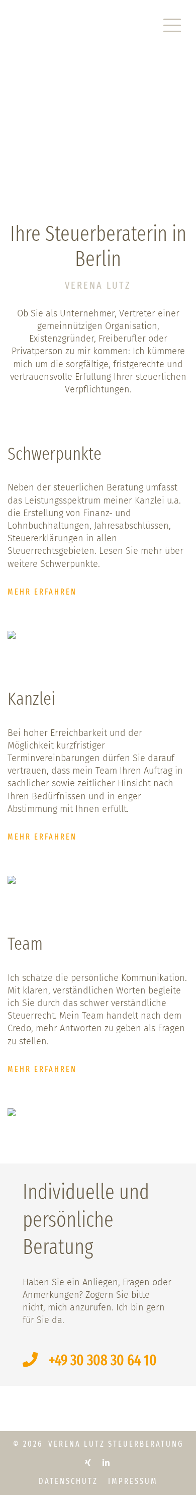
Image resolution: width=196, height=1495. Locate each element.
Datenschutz (68, 1481)
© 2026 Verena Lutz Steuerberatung (98, 1444)
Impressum (133, 1481)
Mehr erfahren (42, 592)
